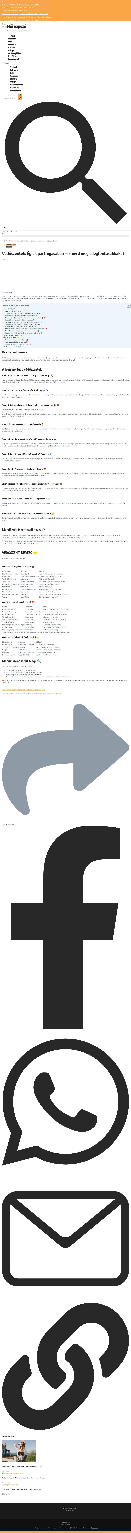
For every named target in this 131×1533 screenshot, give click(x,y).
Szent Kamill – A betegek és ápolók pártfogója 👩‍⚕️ (21, 326)
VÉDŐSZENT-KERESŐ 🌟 (11, 337)
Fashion (11, 47)
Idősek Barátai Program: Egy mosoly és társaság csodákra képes (23, 690)
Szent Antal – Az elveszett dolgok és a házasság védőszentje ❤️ (25, 318)
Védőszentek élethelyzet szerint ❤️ (16, 342)
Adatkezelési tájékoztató (69, 1508)
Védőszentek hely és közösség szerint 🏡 (18, 344)
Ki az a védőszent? (9, 309)
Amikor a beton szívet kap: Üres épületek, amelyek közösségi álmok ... (24, 1478)
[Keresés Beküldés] (20, 96)
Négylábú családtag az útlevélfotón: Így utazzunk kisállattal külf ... (22, 1466)
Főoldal (4, 241)
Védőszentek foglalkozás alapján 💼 (16, 340)
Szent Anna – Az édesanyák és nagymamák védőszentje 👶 (24, 333)
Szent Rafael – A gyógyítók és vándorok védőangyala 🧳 (23, 324)
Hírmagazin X (94, 1528)
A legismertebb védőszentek (12, 311)
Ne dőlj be (12, 56)
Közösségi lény (14, 53)
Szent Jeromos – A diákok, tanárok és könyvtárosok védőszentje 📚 (26, 329)
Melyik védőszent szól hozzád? (13, 335)
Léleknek (12, 38)
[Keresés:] (12, 98)
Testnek (11, 36)
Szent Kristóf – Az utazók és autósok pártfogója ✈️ (21, 315)
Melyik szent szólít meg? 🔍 (12, 346)
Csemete (12, 44)
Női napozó (16, 26)
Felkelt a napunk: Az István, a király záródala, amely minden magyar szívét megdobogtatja (32, 693)
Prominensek (13, 59)
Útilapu (11, 50)
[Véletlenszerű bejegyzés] (3, 234)
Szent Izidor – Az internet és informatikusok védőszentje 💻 (24, 322)
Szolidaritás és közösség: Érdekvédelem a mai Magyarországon (22, 1489)
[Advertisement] (65, 276)
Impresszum (69, 1510)
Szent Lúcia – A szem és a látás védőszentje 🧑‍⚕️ (20, 320)
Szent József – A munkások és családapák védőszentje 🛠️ (23, 313)
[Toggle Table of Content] (127, 306)
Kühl (10, 41)
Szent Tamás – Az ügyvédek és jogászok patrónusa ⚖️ (22, 331)
